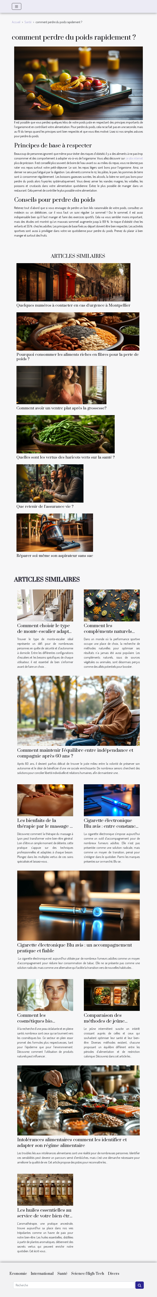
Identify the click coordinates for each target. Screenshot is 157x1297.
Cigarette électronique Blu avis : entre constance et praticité (111, 826)
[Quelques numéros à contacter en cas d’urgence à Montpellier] (73, 282)
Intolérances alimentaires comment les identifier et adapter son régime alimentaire (72, 1142)
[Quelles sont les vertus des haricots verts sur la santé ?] (65, 434)
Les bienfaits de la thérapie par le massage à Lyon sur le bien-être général (44, 829)
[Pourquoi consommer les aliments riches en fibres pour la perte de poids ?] (77, 331)
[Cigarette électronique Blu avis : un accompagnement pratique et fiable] (78, 905)
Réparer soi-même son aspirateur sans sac (54, 555)
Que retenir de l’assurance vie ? (45, 506)
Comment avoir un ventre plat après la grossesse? (61, 408)
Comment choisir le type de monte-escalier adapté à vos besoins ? (44, 631)
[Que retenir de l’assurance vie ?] (49, 483)
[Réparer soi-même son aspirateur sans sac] (54, 532)
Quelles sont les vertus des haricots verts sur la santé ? (65, 457)
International (42, 1273)
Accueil (16, 22)
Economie (18, 1273)
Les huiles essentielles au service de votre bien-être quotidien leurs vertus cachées (44, 1218)
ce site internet (134, 158)
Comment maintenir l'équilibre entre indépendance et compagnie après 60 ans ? (75, 753)
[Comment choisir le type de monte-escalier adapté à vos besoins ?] (45, 605)
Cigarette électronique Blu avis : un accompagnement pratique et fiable (74, 948)
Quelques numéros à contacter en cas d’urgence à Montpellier (73, 305)
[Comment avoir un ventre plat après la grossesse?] (61, 385)
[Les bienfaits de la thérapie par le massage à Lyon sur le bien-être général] (45, 800)
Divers (113, 1273)
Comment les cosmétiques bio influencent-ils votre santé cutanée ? (45, 1024)
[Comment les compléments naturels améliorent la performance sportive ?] (112, 605)
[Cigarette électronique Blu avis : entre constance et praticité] (112, 800)
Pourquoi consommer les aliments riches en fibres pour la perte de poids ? (77, 357)
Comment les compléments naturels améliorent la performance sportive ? (109, 634)
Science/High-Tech (87, 1273)
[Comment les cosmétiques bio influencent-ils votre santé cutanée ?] (45, 995)
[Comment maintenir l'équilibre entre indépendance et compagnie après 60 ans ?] (78, 710)
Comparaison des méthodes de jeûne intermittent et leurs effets (111, 1021)
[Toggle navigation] (16, 6)
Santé (28, 22)
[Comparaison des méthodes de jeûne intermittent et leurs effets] (112, 995)
